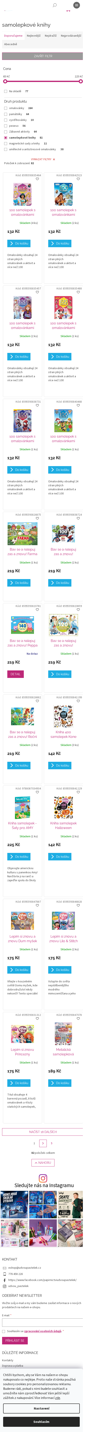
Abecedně (10, 44)
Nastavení (41, 1408)
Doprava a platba (12, 1366)
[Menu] (76, 5)
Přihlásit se (14, 1340)
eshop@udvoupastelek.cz (24, 1268)
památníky (19, 114)
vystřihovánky (21, 120)
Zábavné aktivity (23, 132)
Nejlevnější (33, 36)
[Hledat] (55, 5)
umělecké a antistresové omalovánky (36, 149)
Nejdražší (51, 36)
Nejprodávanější (71, 36)
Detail (15, 674)
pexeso (17, 126)
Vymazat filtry (41, 159)
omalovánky (21, 108)
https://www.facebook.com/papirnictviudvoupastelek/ (42, 1280)
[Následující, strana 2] (43, 1143)
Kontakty (7, 1360)
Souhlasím (41, 1422)
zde (57, 1398)
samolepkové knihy (26, 138)
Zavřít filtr (43, 56)
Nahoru (44, 1162)
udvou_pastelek (18, 1286)
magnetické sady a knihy (28, 143)
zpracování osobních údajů (42, 1331)
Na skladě (18, 91)
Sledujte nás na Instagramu (44, 1185)
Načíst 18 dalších (43, 1132)
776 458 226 (15, 1274)
